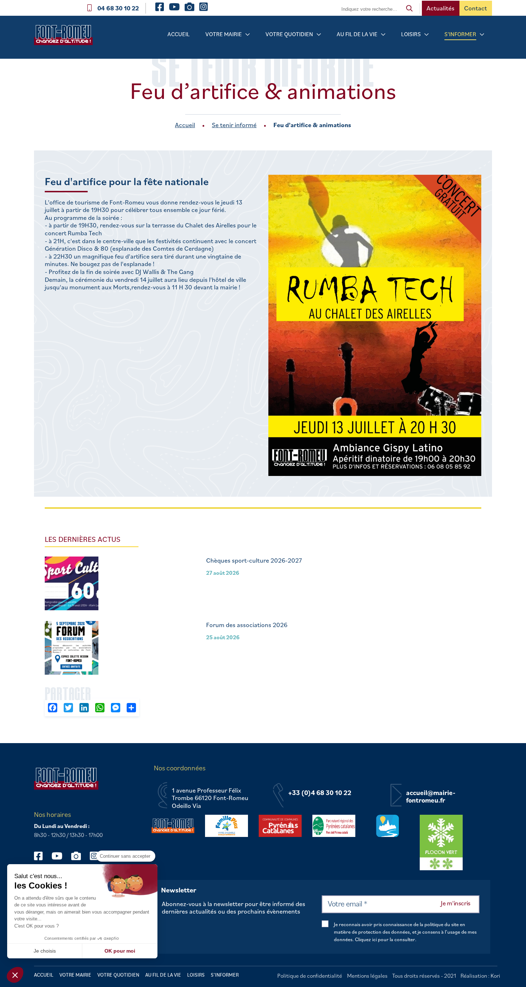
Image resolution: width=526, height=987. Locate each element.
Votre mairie (223, 34)
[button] (15, 974)
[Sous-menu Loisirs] (426, 34)
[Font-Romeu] (66, 37)
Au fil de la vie (357, 34)
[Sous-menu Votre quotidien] (319, 34)
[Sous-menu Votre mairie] (247, 34)
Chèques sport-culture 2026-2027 (254, 560)
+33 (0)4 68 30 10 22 (319, 793)
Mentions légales (367, 975)
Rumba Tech (85, 233)
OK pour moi (119, 951)
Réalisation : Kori (480, 975)
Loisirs (411, 34)
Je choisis (45, 951)
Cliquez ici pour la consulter (385, 939)
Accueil (178, 34)
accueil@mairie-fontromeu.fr (431, 796)
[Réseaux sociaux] (41, 856)
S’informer (460, 34)
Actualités (440, 8)
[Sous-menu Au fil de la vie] (383, 34)
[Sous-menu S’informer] (482, 34)
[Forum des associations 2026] (71, 649)
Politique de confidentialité (309, 975)
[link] (127, 202)
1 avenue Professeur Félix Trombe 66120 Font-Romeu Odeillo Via (210, 798)
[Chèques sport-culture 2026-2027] (71, 584)
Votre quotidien (289, 34)
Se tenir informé (234, 125)
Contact (475, 8)
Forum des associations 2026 (246, 625)
